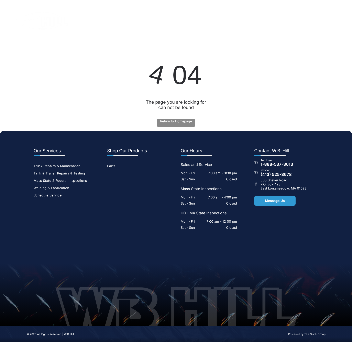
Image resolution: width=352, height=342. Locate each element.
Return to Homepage (176, 121)
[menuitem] (167, 21)
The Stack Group (315, 334)
